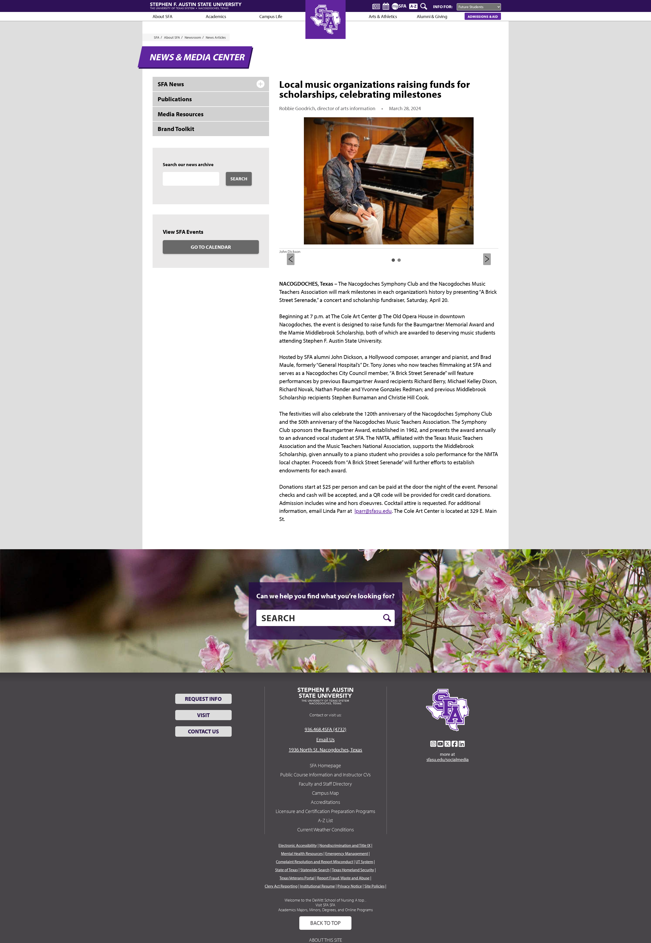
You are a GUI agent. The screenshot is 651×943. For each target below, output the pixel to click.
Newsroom (193, 37)
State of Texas (286, 869)
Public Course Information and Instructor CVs (325, 774)
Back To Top (325, 922)
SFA (156, 37)
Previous (290, 259)
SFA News (171, 84)
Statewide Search (315, 869)
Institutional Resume (317, 886)
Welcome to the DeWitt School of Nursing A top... (325, 900)
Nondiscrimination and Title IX (345, 845)
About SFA (162, 16)
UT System (364, 861)
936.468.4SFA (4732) (325, 729)
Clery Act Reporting (281, 886)
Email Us (325, 739)
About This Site (325, 940)
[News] (376, 6)
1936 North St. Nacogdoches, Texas (325, 749)
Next (487, 259)
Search (238, 179)
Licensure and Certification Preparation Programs (325, 811)
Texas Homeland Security (353, 869)
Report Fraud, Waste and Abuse (343, 877)
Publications (175, 99)
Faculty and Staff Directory (325, 783)
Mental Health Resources (302, 853)
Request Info (203, 698)
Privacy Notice (349, 886)
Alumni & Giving (432, 16)
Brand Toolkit (176, 129)
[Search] (424, 6)
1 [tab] (393, 260)
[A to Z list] (413, 6)
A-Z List (325, 820)
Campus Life (270, 16)
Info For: (442, 6)
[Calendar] (386, 6)
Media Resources (180, 114)
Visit (203, 715)
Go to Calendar (211, 247)
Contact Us (203, 731)
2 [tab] (399, 260)
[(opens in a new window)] (433, 744)
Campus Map (325, 793)
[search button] (387, 618)
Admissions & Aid (483, 16)
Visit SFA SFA (325, 904)
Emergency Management (346, 853)
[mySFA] (399, 6)
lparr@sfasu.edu (373, 510)
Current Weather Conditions (325, 829)
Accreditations (325, 802)
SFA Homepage (325, 765)
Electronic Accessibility (297, 845)
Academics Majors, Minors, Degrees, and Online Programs (325, 909)
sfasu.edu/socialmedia (447, 759)
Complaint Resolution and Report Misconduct (314, 861)
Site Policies (374, 886)
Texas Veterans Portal (297, 877)
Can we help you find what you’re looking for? (325, 596)
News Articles (216, 37)
